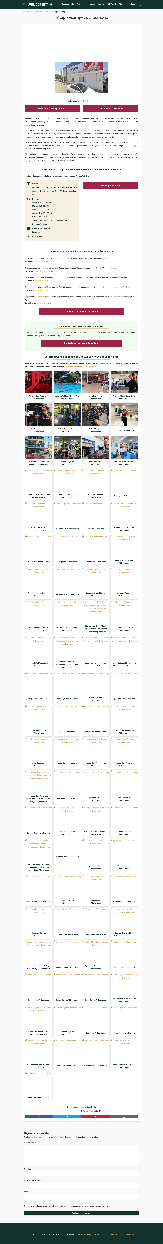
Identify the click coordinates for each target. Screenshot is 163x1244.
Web (26, 1191)
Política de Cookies (106, 1234)
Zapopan (65, 4)
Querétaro (102, 4)
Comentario (30, 1142)
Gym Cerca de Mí (28, 12)
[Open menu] (23, 4)
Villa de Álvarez (76, 4)
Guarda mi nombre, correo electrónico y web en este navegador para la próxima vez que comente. (67, 1206)
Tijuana (121, 4)
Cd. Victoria (112, 4)
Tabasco (39, 12)
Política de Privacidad (125, 1234)
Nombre (28, 1169)
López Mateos (90, 4)
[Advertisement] (81, 44)
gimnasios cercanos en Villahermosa (80, 367)
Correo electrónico (33, 1180)
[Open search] (139, 4)
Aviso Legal (91, 1234)
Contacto (81, 1234)
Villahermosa (48, 12)
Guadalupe (130, 4)
